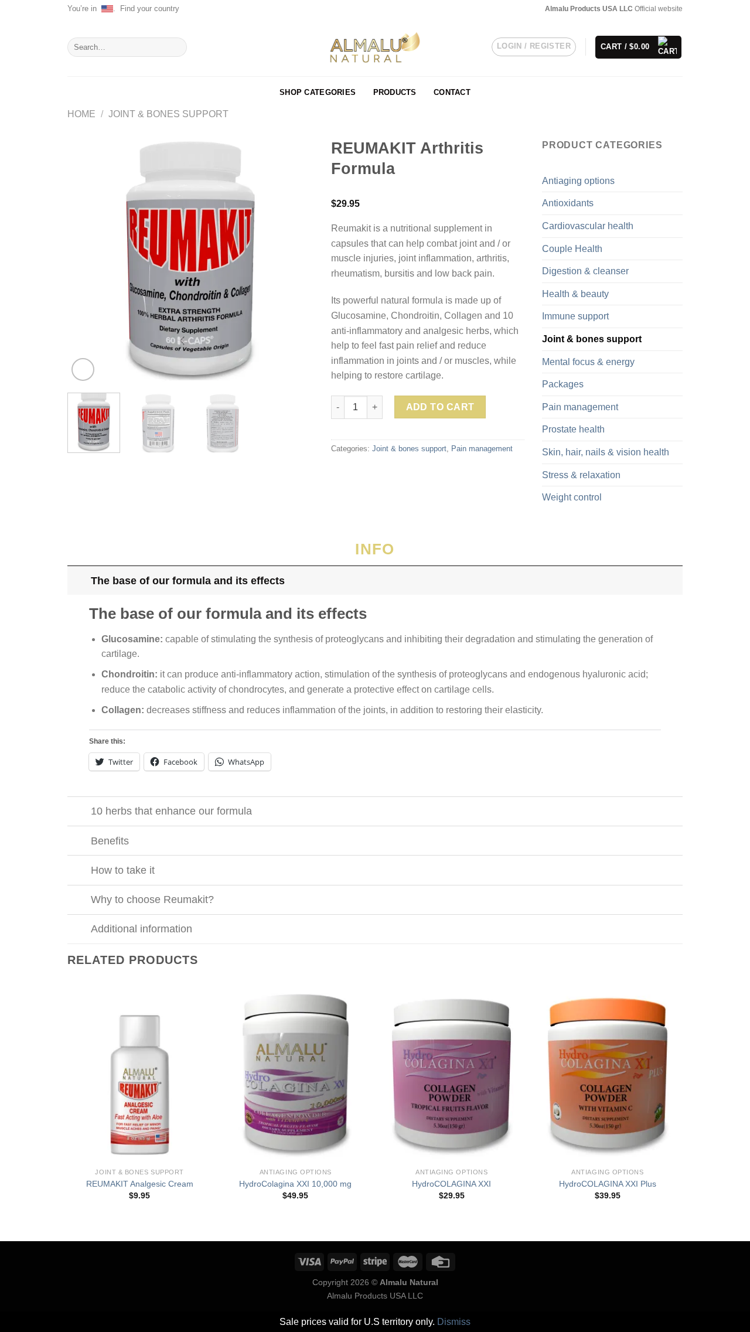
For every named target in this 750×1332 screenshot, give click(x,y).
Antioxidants (568, 203)
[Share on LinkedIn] (395, 473)
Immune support (575, 316)
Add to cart (440, 407)
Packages (563, 384)
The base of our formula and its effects (188, 581)
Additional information (141, 929)
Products (395, 92)
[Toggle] (78, 580)
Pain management (482, 448)
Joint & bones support (168, 114)
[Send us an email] (529, 9)
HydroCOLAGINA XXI (451, 1183)
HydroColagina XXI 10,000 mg (295, 1183)
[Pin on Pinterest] (381, 473)
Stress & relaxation (581, 475)
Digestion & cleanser (585, 271)
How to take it (123, 870)
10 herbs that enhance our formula (171, 811)
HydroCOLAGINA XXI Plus (607, 1183)
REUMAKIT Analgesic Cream (139, 1183)
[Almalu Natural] (375, 47)
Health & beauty (575, 294)
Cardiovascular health (587, 226)
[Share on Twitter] (352, 473)
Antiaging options (578, 181)
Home (81, 114)
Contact (452, 92)
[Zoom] (82, 369)
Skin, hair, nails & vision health (605, 452)
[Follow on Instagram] (517, 9)
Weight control (572, 497)
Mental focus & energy (588, 362)
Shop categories (317, 92)
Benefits (110, 841)
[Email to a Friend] (366, 473)
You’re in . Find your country (123, 8)
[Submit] (176, 47)
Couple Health (572, 249)
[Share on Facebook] (338, 473)
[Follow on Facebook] (506, 9)
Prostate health (573, 429)
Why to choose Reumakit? (152, 899)
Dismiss (454, 1322)
